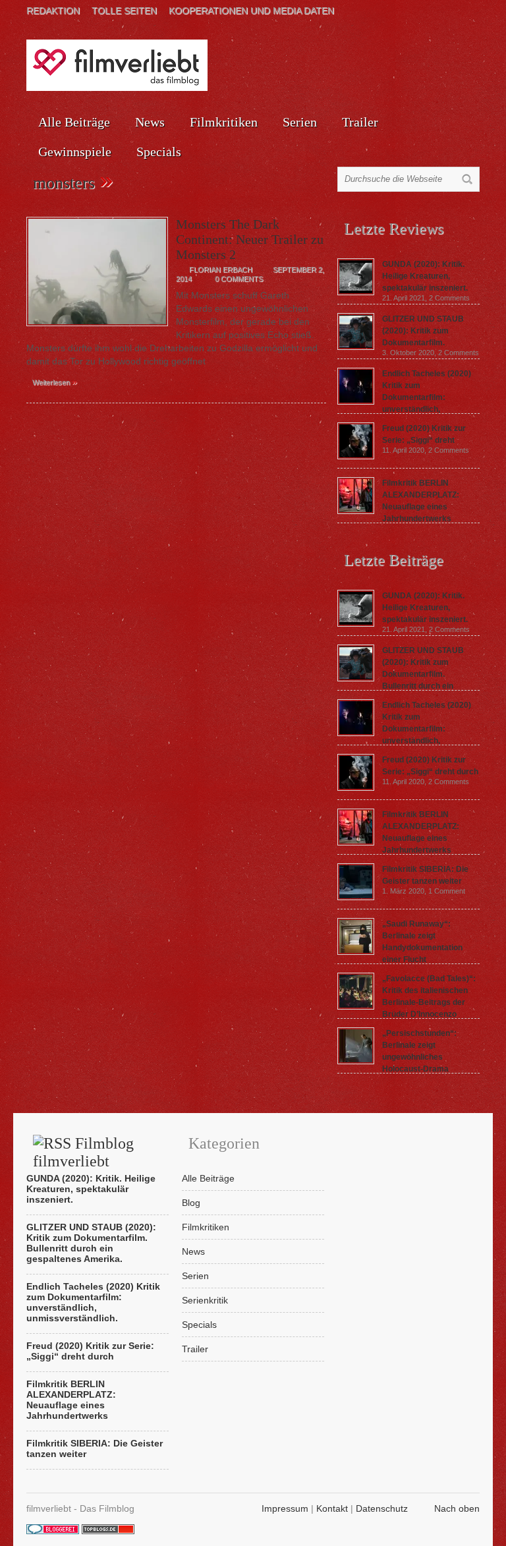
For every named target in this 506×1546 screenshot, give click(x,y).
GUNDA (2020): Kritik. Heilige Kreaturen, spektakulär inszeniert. (425, 276)
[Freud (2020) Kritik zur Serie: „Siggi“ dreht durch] (355, 456)
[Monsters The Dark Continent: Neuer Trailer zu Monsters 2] (97, 329)
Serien (300, 122)
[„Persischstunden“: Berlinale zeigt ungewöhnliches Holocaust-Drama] (355, 1061)
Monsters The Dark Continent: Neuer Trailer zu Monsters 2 (249, 239)
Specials (158, 151)
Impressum (285, 1508)
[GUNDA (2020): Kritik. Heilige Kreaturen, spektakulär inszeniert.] (355, 292)
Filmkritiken (224, 122)
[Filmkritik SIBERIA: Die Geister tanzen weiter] (355, 897)
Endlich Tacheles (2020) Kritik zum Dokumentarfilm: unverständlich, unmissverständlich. (404, 729)
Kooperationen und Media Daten (251, 10)
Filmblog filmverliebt (83, 1152)
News (150, 122)
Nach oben (457, 1508)
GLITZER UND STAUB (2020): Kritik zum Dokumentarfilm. (423, 330)
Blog (191, 1202)
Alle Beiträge (74, 122)
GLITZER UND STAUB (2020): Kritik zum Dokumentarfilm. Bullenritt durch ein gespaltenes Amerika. (400, 674)
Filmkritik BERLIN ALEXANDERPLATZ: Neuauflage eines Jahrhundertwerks (71, 1400)
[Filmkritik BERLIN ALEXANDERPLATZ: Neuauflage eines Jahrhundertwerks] (355, 510)
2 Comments (449, 298)
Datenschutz (382, 1508)
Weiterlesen (54, 381)
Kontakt (332, 1508)
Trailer (360, 122)
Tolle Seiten (124, 10)
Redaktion (53, 10)
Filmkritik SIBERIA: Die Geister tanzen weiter (94, 1448)
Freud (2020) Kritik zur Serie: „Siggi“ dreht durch (90, 1350)
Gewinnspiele (74, 151)
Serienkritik (205, 1300)
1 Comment (446, 891)
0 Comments (239, 279)
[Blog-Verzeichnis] (52, 1531)
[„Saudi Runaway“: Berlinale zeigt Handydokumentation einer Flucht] (355, 951)
